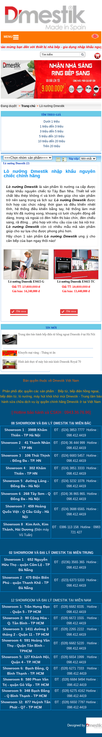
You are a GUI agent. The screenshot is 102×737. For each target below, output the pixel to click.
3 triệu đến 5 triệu (51, 131)
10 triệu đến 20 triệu (51, 141)
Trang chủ (28, 106)
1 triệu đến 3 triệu (51, 126)
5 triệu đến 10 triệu (51, 136)
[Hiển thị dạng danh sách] (65, 158)
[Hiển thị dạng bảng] (58, 158)
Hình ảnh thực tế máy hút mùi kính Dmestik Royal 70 (49, 361)
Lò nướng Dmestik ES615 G (26, 281)
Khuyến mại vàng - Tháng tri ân (36, 352)
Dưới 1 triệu (52, 121)
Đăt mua (21, 311)
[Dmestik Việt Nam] (94, 725)
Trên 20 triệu (51, 146)
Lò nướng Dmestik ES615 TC (76, 281)
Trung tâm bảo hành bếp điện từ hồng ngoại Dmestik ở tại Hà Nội (56, 334)
